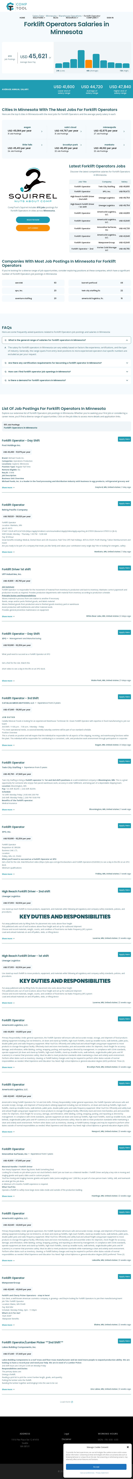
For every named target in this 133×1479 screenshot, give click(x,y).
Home (22, 17)
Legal (66, 1433)
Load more (65, 1401)
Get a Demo (33, 228)
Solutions (38, 17)
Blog (55, 17)
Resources (71, 17)
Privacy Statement (102, 1473)
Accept (96, 1467)
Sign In (110, 17)
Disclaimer (66, 1439)
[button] (128, 1447)
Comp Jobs (92, 17)
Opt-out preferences (87, 1473)
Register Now (33, 220)
